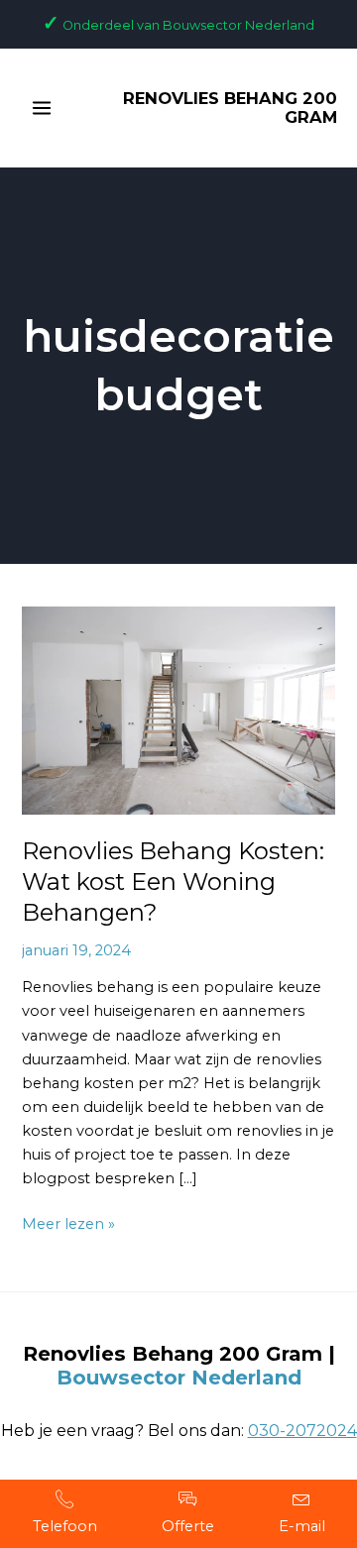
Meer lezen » (68, 1222)
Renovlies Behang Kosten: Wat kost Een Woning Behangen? (173, 881)
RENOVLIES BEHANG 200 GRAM (230, 108)
